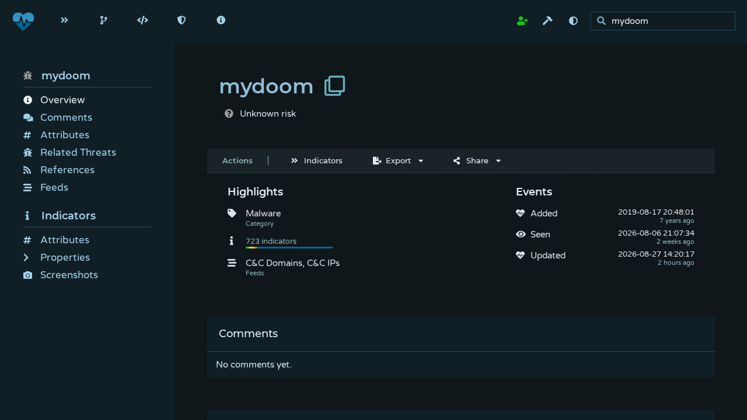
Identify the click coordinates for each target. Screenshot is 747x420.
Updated (548, 255)
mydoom (65, 75)
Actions (237, 160)
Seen (540, 234)
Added (543, 213)
